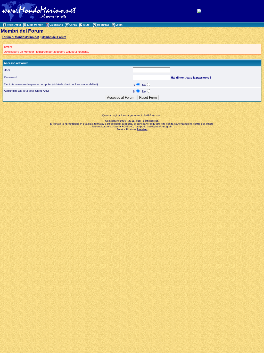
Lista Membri (35, 24)
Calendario (56, 24)
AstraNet (142, 129)
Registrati (103, 24)
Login (119, 24)
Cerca (73, 24)
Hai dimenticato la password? (191, 77)
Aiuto (86, 24)
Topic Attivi (14, 24)
